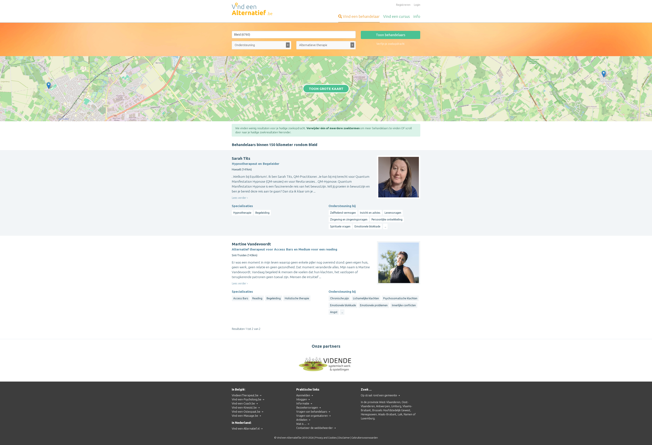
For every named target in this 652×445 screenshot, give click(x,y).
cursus (396, 16)
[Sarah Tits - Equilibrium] (604, 74)
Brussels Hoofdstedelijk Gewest (391, 410)
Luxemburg (368, 418)
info (416, 16)
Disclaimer (344, 437)
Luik (400, 414)
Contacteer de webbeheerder (314, 427)
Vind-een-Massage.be (245, 415)
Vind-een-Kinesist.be (244, 407)
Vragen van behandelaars (311, 411)
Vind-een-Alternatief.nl (246, 428)
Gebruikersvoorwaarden (364, 437)
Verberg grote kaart (326, 116)
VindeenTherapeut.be (245, 395)
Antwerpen (383, 406)
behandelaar (361, 16)
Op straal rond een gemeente (379, 395)
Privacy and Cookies (326, 437)
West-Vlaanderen (389, 402)
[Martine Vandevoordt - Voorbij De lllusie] (49, 85)
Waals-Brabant (387, 414)
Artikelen (301, 419)
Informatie (302, 403)
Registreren (403, 4)
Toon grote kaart (326, 88)
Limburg (396, 406)
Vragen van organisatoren (312, 415)
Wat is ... (301, 423)
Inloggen (301, 399)
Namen (408, 414)
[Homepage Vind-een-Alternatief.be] (261, 9)
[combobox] (261, 46)
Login (417, 4)
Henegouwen (369, 414)
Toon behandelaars (390, 35)
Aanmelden (303, 395)
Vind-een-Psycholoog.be (246, 399)
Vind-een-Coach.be (243, 403)
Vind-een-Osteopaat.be (246, 411)
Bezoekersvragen (307, 407)
